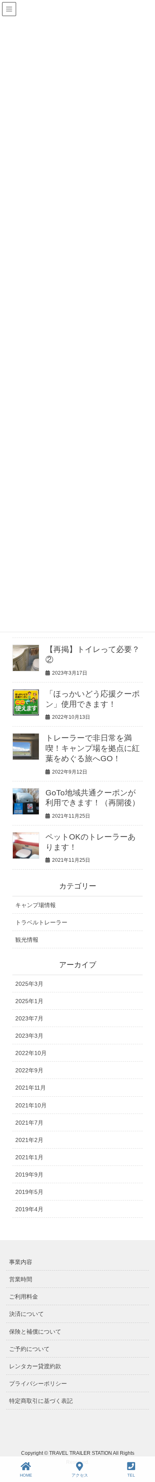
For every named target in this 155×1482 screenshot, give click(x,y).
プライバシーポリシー (38, 1383)
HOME (26, 1475)
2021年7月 (29, 1122)
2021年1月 (29, 1157)
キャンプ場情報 (35, 905)
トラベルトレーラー (41, 922)
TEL (131, 1475)
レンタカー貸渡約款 (35, 1366)
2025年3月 (29, 983)
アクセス (80, 1475)
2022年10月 (31, 1053)
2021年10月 (31, 1105)
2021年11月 (30, 1087)
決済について (26, 1314)
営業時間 (20, 1279)
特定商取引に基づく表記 (41, 1401)
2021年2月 (29, 1140)
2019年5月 (29, 1192)
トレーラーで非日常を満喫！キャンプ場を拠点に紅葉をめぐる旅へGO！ (92, 748)
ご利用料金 (23, 1296)
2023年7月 (29, 1018)
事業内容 (20, 1262)
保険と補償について (35, 1331)
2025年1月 (29, 1001)
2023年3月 (29, 1035)
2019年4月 (29, 1209)
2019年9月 (29, 1174)
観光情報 (26, 939)
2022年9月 (29, 1070)
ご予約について (29, 1349)
